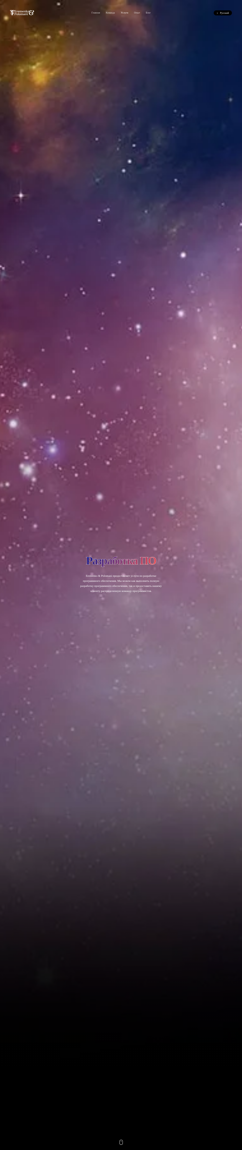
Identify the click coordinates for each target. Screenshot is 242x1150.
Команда (110, 12)
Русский (224, 12)
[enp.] (22, 12)
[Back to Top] (233, 1141)
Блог (148, 12)
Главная (95, 12)
